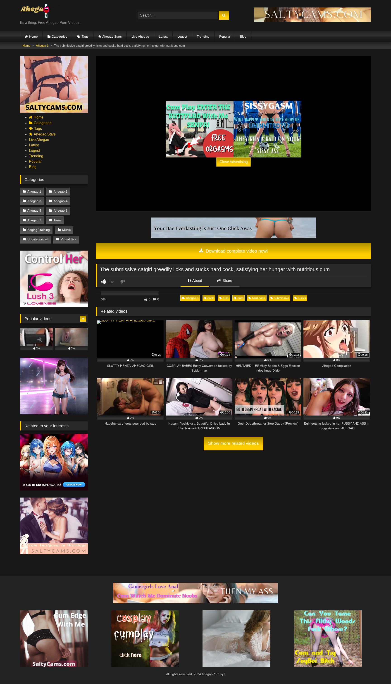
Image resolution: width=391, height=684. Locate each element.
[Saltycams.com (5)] (54, 112)
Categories (59, 36)
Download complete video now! (236, 251)
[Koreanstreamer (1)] (236, 666)
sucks (302, 298)
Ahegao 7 (34, 220)
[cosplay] (200, 129)
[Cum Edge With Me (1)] (54, 666)
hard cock (258, 298)
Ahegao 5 (34, 210)
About (197, 281)
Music (66, 230)
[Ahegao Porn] (42, 12)
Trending (203, 36)
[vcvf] (54, 306)
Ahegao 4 (60, 201)
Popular (224, 36)
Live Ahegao (140, 36)
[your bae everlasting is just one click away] (233, 237)
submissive (281, 298)
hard (240, 298)
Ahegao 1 (42, 45)
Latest (163, 36)
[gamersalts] (195, 602)
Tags (85, 36)
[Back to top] (377, 670)
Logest (182, 36)
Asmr (57, 220)
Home (33, 36)
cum (226, 298)
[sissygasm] (267, 129)
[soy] (328, 666)
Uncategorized (37, 239)
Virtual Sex (68, 239)
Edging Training (38, 230)
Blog (243, 36)
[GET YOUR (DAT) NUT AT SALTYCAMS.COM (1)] (312, 20)
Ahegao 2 (60, 191)
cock (210, 298)
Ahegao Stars (112, 36)
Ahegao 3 (34, 201)
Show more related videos (233, 443)
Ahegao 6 (60, 210)
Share (227, 281)
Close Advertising (233, 162)
